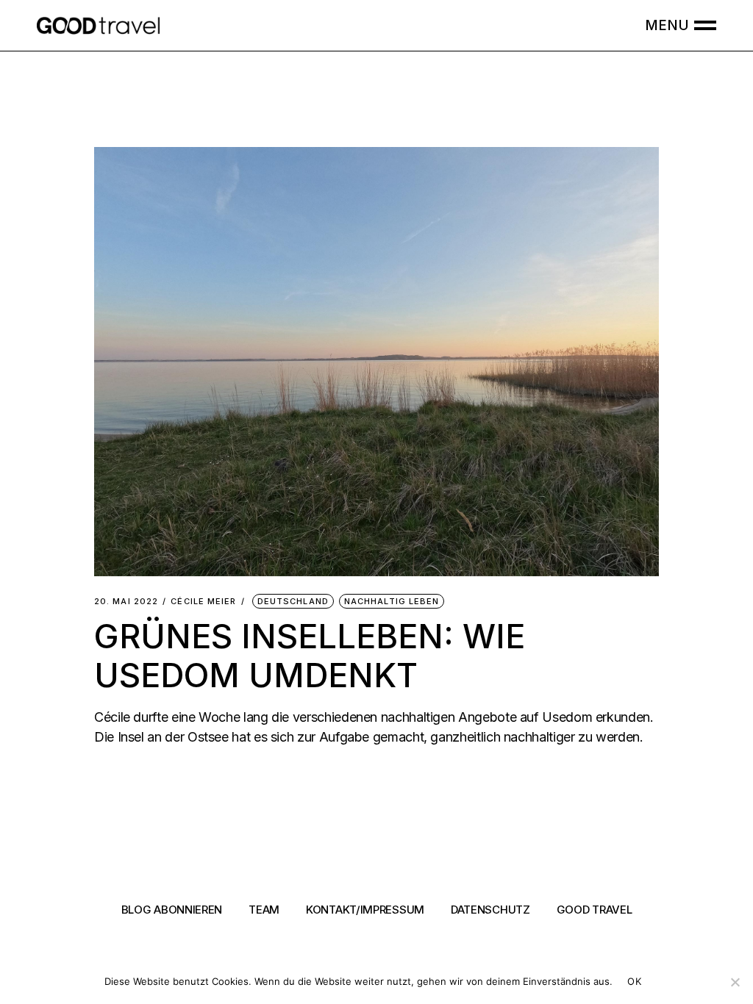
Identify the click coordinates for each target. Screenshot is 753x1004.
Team (264, 910)
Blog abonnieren (172, 910)
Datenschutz (490, 910)
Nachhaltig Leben (392, 601)
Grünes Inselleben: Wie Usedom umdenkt (309, 655)
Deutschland (293, 601)
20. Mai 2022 (126, 602)
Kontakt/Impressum (365, 910)
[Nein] (734, 982)
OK (634, 981)
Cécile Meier (203, 602)
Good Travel (594, 910)
